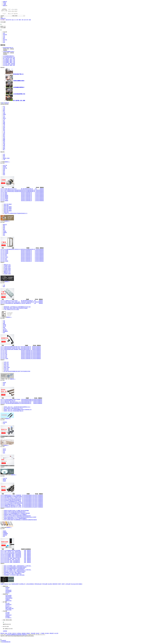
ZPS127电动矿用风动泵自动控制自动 (13, 499)
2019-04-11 (2, 188)
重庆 (4, 110)
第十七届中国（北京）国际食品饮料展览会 (16, 571)
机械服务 (5, 532)
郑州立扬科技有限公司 (26, 346)
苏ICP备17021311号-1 (40, 634)
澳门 (4, 149)
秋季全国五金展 (38, 583)
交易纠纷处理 (8, 615)
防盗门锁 (5, 168)
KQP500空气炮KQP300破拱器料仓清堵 (13, 503)
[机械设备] (6, 514)
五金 (13, 19)
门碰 (4, 159)
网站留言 (52, 633)
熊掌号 (59, 583)
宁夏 (4, 144)
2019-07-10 (2, 551)
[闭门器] (5, 371)
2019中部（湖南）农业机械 (9, 63)
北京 (4, 106)
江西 (4, 124)
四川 (4, 135)
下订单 (6, 588)
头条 (4, 37)
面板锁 (6, 195)
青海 (4, 143)
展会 (4, 38)
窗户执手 (5, 329)
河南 (4, 127)
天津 (4, 109)
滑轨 (4, 225)
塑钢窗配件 (5, 331)
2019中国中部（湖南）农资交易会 (12, 559)
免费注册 (7, 102)
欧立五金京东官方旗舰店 (76, 583)
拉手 (17, 19)
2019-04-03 (2, 402)
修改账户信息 (8, 607)
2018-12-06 (2, 349)
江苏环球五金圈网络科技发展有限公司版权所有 (16, 634)
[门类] (5, 309)
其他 (4, 174)
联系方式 (14, 633)
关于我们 (10, 633)
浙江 (4, 120)
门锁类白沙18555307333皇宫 (11, 300)
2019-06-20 (2, 557)
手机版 (4, 2)
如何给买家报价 (8, 598)
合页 (25, 19)
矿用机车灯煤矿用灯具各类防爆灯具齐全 (16, 511)
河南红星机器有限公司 (26, 402)
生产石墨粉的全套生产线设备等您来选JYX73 (17, 213)
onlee (10, 583)
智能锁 (4, 531)
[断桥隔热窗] (6, 306)
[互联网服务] (6, 572)
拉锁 (4, 169)
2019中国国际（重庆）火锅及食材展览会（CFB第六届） (19, 565)
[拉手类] (5, 267)
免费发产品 (2, 18)
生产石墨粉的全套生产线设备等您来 (13, 190)
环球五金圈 (44, 583)
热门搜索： (2, 19)
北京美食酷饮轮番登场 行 (8, 56)
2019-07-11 (2, 550)
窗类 (4, 286)
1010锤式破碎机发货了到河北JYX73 (13, 249)
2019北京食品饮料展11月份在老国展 (13, 553)
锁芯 (4, 171)
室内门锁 (8, 19)
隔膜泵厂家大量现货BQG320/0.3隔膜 (13, 505)
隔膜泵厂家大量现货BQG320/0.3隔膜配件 (18, 514)
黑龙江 (4, 118)
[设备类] (5, 510)
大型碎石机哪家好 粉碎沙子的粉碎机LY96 (22, 409)
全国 (25, 550)
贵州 (4, 136)
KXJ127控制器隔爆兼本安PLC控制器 (13, 501)
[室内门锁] (6, 204)
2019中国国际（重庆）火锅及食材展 (13, 554)
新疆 (4, 145)
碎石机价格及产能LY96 (8, 47)
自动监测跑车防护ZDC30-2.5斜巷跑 (13, 504)
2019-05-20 (2, 558)
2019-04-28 (2, 496)
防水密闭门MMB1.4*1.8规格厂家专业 (13, 497)
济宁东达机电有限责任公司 (28, 495)
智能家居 (5, 534)
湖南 (4, 130)
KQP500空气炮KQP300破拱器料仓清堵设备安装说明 (19, 515)
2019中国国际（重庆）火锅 (9, 59)
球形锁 (4, 166)
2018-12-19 (2, 190)
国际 (20, 19)
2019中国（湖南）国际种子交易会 (12, 558)
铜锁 (4, 173)
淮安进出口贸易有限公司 (26, 192)
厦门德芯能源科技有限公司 (27, 188)
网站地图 (33, 633)
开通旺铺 (7, 599)
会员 (4, 42)
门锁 (22, 19)
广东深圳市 (37, 190)
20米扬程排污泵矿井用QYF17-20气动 (13, 506)
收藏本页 (5, 1)
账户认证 (7, 605)
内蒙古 (4, 114)
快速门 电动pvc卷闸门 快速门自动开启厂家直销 (17, 308)
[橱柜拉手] (6, 264)
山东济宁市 (36, 495)
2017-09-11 (2, 200)
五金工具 (5, 478)
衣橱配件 (5, 232)
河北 (4, 111)
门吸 (4, 322)
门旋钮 (6, 358)
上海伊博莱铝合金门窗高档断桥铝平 (13, 303)
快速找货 (7, 587)
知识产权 (5, 39)
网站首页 (2, 633)
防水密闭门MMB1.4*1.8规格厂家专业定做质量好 (18, 510)
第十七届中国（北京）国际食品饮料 (13, 551)
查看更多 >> (7, 161)
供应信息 (5, 34)
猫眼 (4, 327)
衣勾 (4, 233)
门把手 (6, 199)
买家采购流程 (8, 590)
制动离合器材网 (15, 583)
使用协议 (19, 633)
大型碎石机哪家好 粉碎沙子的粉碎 (12, 399)
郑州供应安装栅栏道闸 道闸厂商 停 (12, 346)
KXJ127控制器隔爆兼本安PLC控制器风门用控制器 (19, 513)
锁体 (4, 155)
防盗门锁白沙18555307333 (11, 188)
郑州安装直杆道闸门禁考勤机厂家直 (13, 349)
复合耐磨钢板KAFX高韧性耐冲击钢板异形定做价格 (25, 519)
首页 (4, 33)
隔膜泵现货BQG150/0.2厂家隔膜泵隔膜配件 (17, 518)
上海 (4, 107)
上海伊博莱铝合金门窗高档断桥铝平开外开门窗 (20, 306)
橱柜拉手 (5, 224)
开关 (4, 451)
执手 (27, 19)
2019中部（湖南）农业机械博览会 (12, 560)
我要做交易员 (8, 600)
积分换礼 (47, 633)
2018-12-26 (2, 346)
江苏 (4, 119)
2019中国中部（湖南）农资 (9, 65)
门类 (4, 285)
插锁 (4, 323)
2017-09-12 (2, 192)
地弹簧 (4, 324)
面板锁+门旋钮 (6, 158)
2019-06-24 (2, 554)
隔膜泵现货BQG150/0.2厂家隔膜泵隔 (13, 495)
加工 (4, 385)
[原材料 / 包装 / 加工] (8, 406)
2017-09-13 (2, 250)
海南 (4, 133)
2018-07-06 (2, 301)
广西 (4, 132)
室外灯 (4, 450)
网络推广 (28, 633)
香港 (4, 148)
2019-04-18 (2, 503)
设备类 (4, 480)
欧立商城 (50, 583)
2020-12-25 (2, 399)
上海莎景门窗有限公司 (26, 303)
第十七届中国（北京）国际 (9, 58)
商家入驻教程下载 (9, 608)
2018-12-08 (2, 348)
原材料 (4, 382)
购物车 (4, 5)
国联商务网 (54, 583)
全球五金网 (67, 583)
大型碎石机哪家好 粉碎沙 (8, 51)
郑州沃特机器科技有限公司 (27, 399)
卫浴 (4, 423)
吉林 (4, 116)
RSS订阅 (56, 633)
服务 (6, 633)
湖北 (4, 128)
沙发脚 (4, 231)
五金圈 (1, 583)
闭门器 (4, 326)
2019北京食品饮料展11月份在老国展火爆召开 (16, 567)
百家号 (63, 583)
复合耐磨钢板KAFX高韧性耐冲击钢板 (13, 496)
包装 (4, 383)
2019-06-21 (2, 555)
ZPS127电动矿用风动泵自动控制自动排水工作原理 (25, 517)
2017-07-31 (2, 303)
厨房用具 (5, 422)
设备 (30, 19)
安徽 (4, 122)
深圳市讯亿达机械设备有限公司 (28, 190)
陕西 (4, 140)
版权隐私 (24, 633)
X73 (15, 19)
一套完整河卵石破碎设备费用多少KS (13, 403)
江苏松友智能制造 (30, 583)
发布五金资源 (8, 595)
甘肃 (4, 141)
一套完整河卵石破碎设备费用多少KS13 (21, 406)
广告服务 (42, 633)
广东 (4, 131)
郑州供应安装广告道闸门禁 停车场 (12, 348)
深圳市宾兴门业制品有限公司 (27, 301)
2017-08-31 (2, 358)
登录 (2, 102)
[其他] (5, 308)
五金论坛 (6, 583)
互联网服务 (5, 533)
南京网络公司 (22, 583)
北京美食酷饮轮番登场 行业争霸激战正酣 (16, 568)
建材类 (4, 479)
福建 (4, 123)
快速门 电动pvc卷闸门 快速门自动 (12, 301)
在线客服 (5, 631)
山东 (4, 126)
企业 (4, 35)
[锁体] (5, 205)
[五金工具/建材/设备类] (9, 517)
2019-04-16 (2, 562)
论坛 (4, 41)
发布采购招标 (8, 591)
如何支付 (7, 592)
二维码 (4, 4)
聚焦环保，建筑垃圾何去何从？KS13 (13, 402)
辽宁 (4, 115)
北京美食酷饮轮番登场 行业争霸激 (12, 550)
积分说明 (7, 613)
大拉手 (4, 328)
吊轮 (4, 228)
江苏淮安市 (37, 192)
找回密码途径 (8, 604)
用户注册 (7, 603)
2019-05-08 (2, 495)
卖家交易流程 (8, 596)
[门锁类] (5, 213)
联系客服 (7, 616)
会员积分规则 (8, 609)
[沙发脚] (5, 266)
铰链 (4, 227)
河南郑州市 (34, 346)
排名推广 (38, 633)
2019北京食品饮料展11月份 (9, 57)
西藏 (4, 139)
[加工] (5, 408)
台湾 (4, 147)
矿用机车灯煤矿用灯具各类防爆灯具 (13, 500)
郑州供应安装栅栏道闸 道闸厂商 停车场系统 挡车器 (19, 371)
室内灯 (4, 448)
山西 (4, 113)
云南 (4, 137)
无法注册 (7, 612)
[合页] (5, 362)
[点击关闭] (0, 638)
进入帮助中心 (8, 617)
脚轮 (4, 229)
